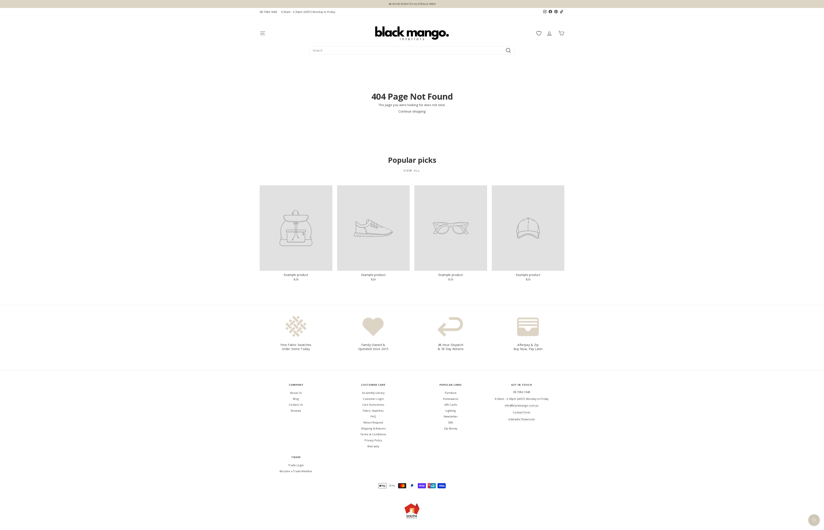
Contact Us (296, 404)
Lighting (450, 410)
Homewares (450, 399)
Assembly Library (373, 392)
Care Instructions (373, 404)
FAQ (373, 416)
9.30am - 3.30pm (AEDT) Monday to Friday (308, 12)
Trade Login (296, 465)
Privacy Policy (373, 440)
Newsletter (451, 416)
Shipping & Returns (373, 428)
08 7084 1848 (268, 12)
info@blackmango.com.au (521, 405)
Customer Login (373, 399)
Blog (296, 399)
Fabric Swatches (373, 410)
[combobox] (412, 50)
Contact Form (521, 412)
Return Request (373, 422)
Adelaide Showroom (521, 419)
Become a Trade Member (296, 471)
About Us (296, 392)
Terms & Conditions (373, 434)
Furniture (450, 392)
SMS (450, 422)
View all (412, 170)
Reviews (296, 410)
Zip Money (450, 428)
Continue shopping (412, 111)
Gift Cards (450, 404)
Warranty (373, 446)
